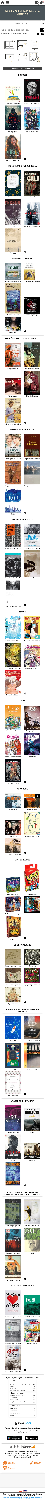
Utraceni (12, 1415)
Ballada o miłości (14, 1412)
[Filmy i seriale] (10, 62)
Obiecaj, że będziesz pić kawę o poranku (20, 1401)
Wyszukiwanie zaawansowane (11, 33)
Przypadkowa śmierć (15, 1413)
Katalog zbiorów (21, 23)
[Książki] (10, 50)
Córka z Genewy (14, 1410)
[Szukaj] (42, 30)
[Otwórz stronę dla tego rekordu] (13, 94)
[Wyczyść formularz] (38, 33)
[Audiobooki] (22, 50)
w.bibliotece (21, 1453)
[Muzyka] (22, 62)
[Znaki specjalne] (42, 33)
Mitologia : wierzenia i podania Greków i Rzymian (22, 1384)
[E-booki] (35, 50)
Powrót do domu (14, 1399)
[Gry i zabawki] (35, 62)
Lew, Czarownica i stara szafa (17, 1383)
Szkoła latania (13, 1397)
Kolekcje (24, 33)
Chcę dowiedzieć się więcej (12, 1497)
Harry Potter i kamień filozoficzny (18, 1390)
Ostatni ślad (13, 1388)
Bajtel (11, 1402)
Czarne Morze (13, 1408)
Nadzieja (12, 1386)
